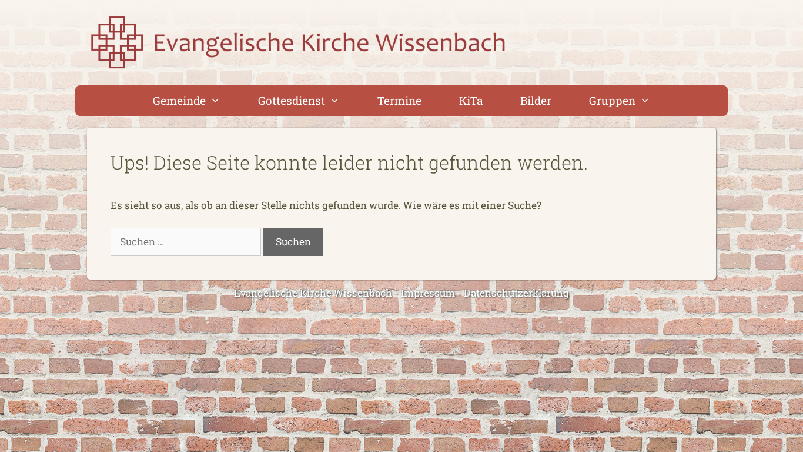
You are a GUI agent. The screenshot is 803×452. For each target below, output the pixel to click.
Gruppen (612, 100)
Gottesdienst (291, 100)
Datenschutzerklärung (516, 293)
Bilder (535, 100)
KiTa (471, 100)
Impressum (428, 293)
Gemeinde (179, 100)
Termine (399, 100)
